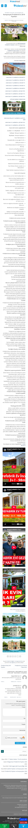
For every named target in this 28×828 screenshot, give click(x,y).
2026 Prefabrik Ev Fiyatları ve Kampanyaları (16, 771)
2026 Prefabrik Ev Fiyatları (11, 820)
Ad (24, 718)
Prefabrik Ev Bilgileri (9, 12)
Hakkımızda (20, 820)
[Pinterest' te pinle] (10, 656)
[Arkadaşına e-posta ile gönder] (13, 656)
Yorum (23, 707)
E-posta (23, 724)
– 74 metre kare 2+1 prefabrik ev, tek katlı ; (15, 82)
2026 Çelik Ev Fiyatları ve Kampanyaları (17, 769)
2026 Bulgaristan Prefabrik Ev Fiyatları (17, 762)
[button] (2, 5)
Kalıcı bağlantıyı (12, 662)
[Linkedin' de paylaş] (8, 656)
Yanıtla (2, 681)
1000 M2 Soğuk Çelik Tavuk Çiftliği (18, 766)
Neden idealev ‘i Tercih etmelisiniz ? (18, 759)
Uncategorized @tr (19, 12)
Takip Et (23, 819)
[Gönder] (2, 751)
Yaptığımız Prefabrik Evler (19, 821)
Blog (14, 822)
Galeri (17, 822)
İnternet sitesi (22, 730)
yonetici (6, 20)
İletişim (10, 822)
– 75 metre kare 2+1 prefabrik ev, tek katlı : (15, 85)
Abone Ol (23, 822)
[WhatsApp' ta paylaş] (20, 656)
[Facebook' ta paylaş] (18, 656)
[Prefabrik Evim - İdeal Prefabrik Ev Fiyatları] (20, 6)
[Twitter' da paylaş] (15, 656)
